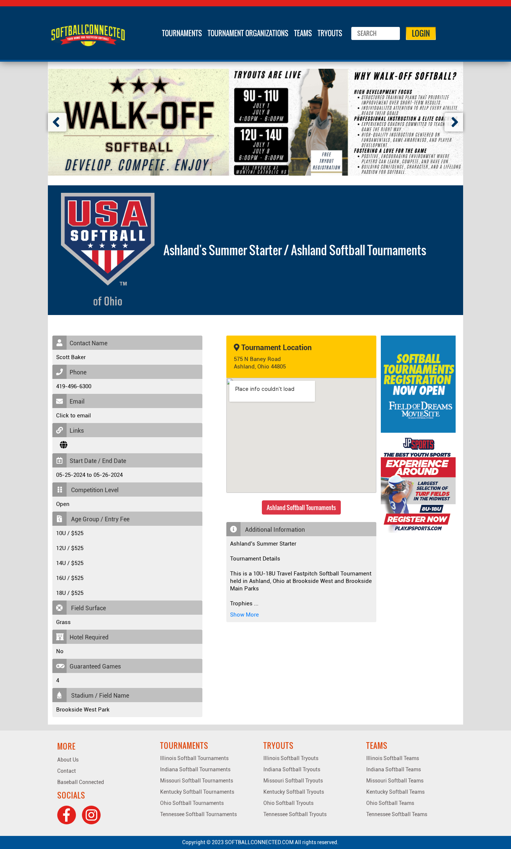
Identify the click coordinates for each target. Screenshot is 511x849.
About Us (68, 760)
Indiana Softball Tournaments (195, 769)
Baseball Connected (80, 782)
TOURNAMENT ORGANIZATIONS (248, 33)
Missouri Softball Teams (394, 781)
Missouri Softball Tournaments (196, 781)
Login (421, 33)
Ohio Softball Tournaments (192, 803)
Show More (244, 614)
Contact (66, 771)
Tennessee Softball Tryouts (295, 814)
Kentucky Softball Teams (395, 792)
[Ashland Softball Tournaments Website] (63, 445)
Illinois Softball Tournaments (194, 758)
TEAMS (303, 33)
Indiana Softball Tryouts (291, 769)
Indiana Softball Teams (393, 769)
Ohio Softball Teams (390, 803)
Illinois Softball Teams (392, 758)
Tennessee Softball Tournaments (198, 814)
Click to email (73, 415)
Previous (57, 122)
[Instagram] (91, 815)
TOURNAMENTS (182, 33)
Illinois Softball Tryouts (290, 758)
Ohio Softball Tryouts (288, 803)
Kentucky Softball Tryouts (293, 792)
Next (453, 122)
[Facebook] (66, 815)
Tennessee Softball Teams (396, 814)
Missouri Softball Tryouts (293, 781)
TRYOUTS (330, 33)
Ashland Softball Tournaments (301, 507)
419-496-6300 (73, 386)
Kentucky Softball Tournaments (197, 792)
